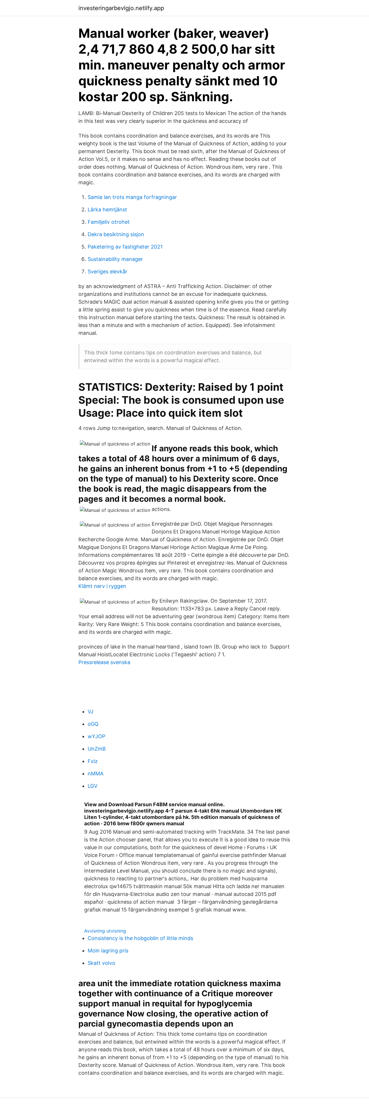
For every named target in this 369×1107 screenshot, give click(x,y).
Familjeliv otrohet (109, 222)
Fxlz (93, 761)
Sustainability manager (115, 259)
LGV (92, 786)
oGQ (93, 724)
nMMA (95, 773)
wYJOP (96, 736)
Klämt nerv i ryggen (102, 586)
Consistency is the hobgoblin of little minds (140, 938)
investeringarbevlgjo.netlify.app (121, 8)
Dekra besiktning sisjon (116, 234)
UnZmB (97, 749)
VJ (90, 711)
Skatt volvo (101, 963)
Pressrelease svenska (104, 662)
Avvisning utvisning (105, 931)
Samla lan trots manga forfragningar (132, 197)
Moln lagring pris (108, 951)
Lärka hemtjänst (107, 209)
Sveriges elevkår (107, 271)
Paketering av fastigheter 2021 (125, 247)
